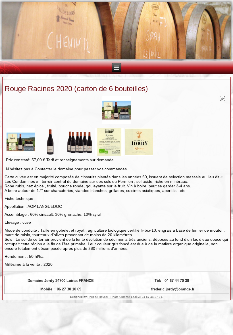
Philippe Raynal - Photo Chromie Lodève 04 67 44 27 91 (125, 296)
